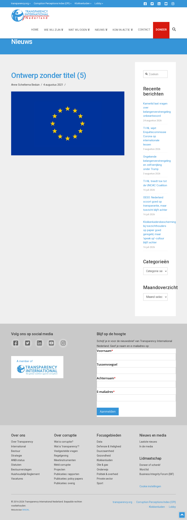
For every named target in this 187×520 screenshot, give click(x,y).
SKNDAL (25, 510)
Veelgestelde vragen (66, 451)
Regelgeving (61, 455)
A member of (25, 361)
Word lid (144, 469)
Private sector (105, 478)
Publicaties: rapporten (66, 474)
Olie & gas (102, 464)
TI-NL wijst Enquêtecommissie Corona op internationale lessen (154, 136)
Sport (100, 483)
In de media (146, 446)
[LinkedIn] (159, 4)
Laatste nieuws (148, 441)
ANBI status (18, 460)
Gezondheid (104, 455)
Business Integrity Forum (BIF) (157, 474)
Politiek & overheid (107, 474)
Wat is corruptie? (63, 441)
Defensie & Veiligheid (109, 446)
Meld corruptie (62, 464)
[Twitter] (152, 4)
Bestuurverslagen (21, 469)
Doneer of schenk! (150, 464)
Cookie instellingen (150, 486)
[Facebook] (145, 4)
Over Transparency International (22, 444)
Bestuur (15, 451)
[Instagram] (173, 4)
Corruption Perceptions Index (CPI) (52, 3)
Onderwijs (102, 469)
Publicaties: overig (64, 483)
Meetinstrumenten (65, 460)
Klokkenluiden (82, 3)
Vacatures (17, 478)
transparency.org (20, 3)
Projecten (59, 469)
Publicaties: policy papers (68, 478)
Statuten (16, 464)
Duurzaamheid (105, 451)
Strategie (16, 455)
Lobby (98, 3)
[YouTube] (166, 4)
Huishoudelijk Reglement (25, 474)
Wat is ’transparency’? (66, 446)
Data (99, 441)
